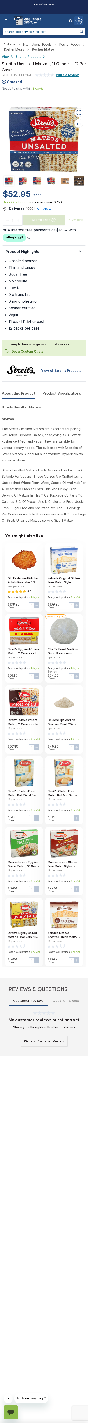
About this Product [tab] (18, 393)
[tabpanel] (44, 464)
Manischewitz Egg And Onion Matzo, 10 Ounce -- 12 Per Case (24, 866)
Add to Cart (41, 220)
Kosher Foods (69, 44)
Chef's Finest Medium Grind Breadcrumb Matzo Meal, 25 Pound (63, 653)
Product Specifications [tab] (61, 393)
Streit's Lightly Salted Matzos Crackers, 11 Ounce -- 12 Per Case (23, 937)
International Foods (37, 44)
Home (11, 44)
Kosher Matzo (43, 49)
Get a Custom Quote (27, 351)
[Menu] (6, 20)
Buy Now (77, 219)
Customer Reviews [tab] (28, 1000)
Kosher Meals (14, 49)
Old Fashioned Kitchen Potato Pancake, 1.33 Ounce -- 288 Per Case (24, 582)
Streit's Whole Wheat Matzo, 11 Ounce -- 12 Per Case (22, 724)
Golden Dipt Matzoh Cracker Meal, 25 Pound (61, 724)
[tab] (9, 181)
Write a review (67, 75)
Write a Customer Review (44, 1041)
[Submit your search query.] (81, 31)
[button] (70, 21)
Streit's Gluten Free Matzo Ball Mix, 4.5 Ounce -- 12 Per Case (23, 795)
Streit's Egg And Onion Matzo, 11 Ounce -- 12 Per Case (23, 653)
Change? (44, 208)
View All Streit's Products (21, 56)
